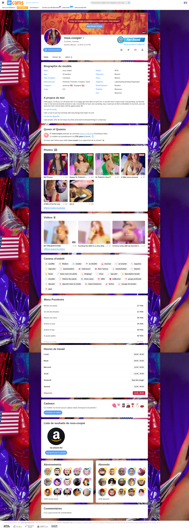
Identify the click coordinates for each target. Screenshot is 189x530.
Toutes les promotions (50, 7)
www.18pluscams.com (27, 522)
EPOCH (59, 522)
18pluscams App (80, 7)
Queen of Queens (86, 134)
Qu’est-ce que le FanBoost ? (134, 44)
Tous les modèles (8, 7)
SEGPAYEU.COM (67, 522)
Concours (66, 7)
